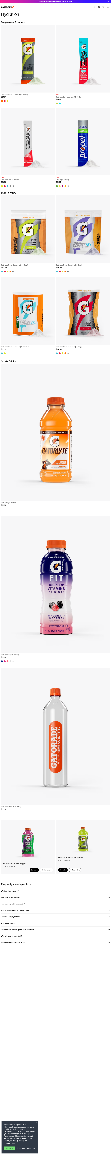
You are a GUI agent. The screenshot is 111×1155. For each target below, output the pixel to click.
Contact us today (67, 1)
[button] (25, 1148)
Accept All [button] (9, 1148)
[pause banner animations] (109, 2)
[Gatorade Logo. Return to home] (7, 7)
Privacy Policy (9, 1143)
